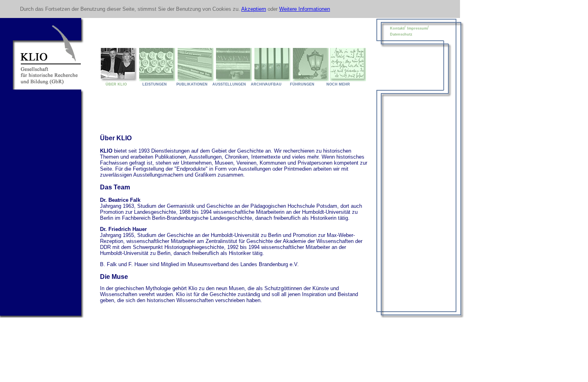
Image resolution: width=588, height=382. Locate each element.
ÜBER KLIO (114, 84)
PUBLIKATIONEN (192, 84)
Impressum (417, 28)
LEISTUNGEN (153, 84)
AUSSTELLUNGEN (229, 84)
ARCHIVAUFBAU (266, 84)
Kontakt (397, 28)
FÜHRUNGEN (302, 84)
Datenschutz (401, 34)
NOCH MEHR (338, 84)
